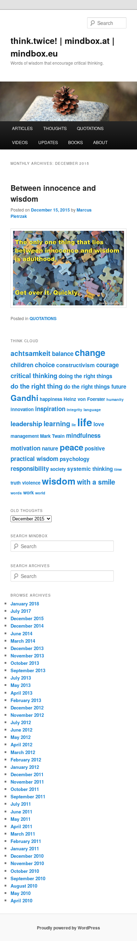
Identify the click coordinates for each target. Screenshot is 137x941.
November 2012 (27, 715)
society (58, 469)
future (118, 386)
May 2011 (21, 819)
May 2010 (21, 893)
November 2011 (27, 781)
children (22, 365)
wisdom (59, 480)
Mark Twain (52, 436)
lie (74, 424)
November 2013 (27, 655)
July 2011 (21, 803)
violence (31, 482)
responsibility (30, 468)
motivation (25, 448)
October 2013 (25, 663)
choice (45, 364)
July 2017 (21, 611)
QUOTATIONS (90, 128)
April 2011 (21, 826)
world (40, 492)
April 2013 (21, 692)
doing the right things (85, 376)
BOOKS (75, 142)
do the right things (87, 386)
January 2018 (25, 603)
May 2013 (21, 685)
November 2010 (27, 863)
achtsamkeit (31, 353)
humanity (115, 399)
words (16, 492)
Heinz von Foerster (84, 399)
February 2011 (26, 841)
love (98, 424)
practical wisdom (34, 458)
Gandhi (24, 397)
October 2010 (25, 871)
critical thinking (34, 375)
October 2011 (25, 789)
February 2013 (26, 700)
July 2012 (21, 722)
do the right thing (37, 386)
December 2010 (27, 855)
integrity (74, 409)
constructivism (75, 365)
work (28, 492)
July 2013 (21, 677)
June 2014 (21, 633)
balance (62, 353)
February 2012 (26, 759)
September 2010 (28, 878)
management (25, 436)
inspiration (50, 408)
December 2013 (27, 648)
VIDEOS (20, 142)
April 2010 (21, 900)
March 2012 (23, 752)
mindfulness (83, 435)
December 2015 (27, 618)
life (84, 422)
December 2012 (27, 707)
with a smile (96, 482)
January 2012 (25, 767)
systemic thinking (90, 469)
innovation (22, 409)
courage (107, 365)
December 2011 (27, 774)
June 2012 (21, 729)
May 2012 (21, 737)
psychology (75, 459)
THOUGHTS (55, 128)
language (92, 409)
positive (95, 448)
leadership (26, 423)
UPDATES (48, 142)
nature (50, 448)
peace (71, 447)
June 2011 (21, 811)
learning (57, 423)
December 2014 (27, 625)
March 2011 (23, 833)
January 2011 (25, 848)
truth (16, 482)
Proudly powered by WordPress (68, 927)
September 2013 (28, 670)
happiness (51, 399)
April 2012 (21, 744)
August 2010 (24, 885)
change (90, 352)
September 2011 (28, 796)
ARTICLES (22, 128)
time (118, 469)
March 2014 (23, 640)
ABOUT (100, 142)
